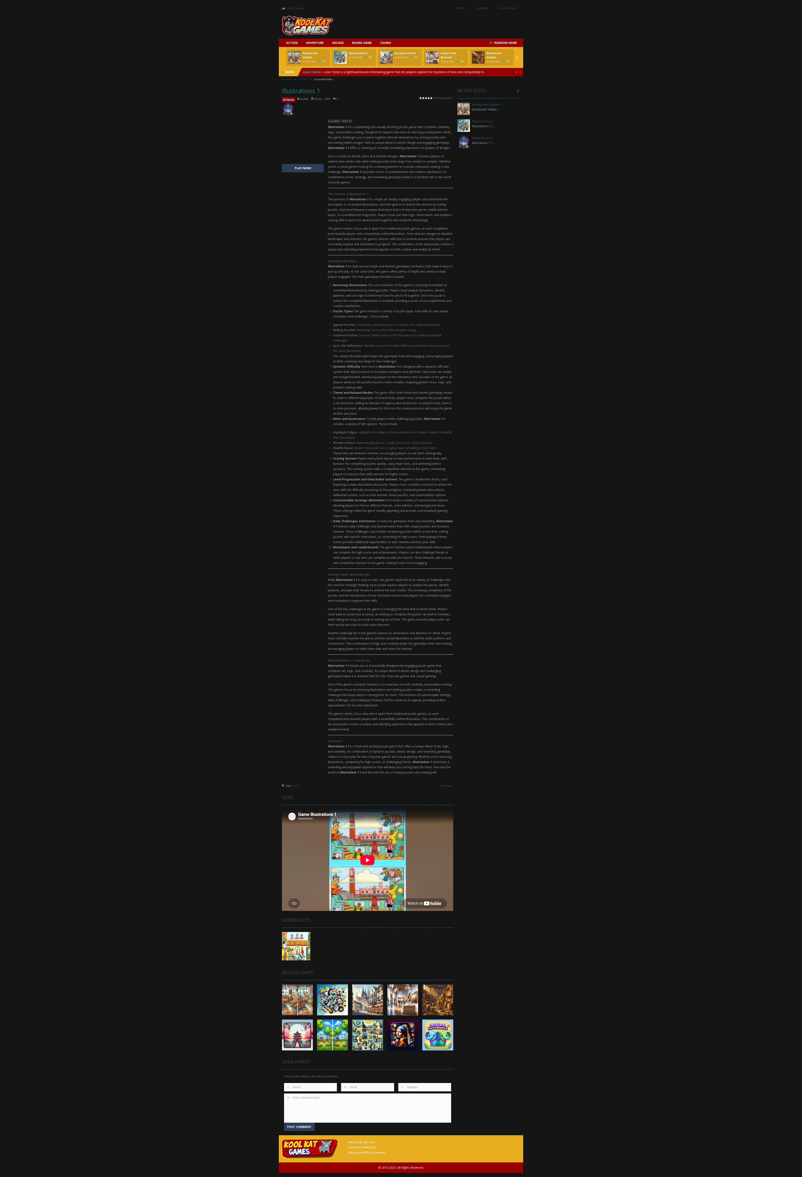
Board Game (362, 43)
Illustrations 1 (482, 138)
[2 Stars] (423, 98)
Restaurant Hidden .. (487, 105)
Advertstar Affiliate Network (366, 1152)
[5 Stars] (431, 98)
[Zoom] (296, 946)
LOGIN (461, 8)
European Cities (405, 53)
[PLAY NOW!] (294, 57)
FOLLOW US (508, 8)
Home (289, 79)
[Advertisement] (444, 25)
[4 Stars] (429, 98)
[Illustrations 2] (463, 125)
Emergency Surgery (317, 72)
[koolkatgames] (307, 25)
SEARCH (483, 8)
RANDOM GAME (505, 43)
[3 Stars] (426, 98)
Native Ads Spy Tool (361, 1142)
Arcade (338, 43)
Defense (303, 79)
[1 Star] (420, 98)
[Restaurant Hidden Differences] (463, 108)
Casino (385, 43)
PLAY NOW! (303, 168)
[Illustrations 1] (463, 142)
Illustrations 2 (358, 53)
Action (292, 43)
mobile (296, 785)
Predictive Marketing (361, 1147)
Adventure (315, 43)
